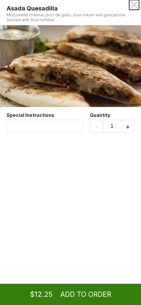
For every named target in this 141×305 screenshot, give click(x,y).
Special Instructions (30, 115)
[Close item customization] (134, 5)
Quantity (100, 115)
